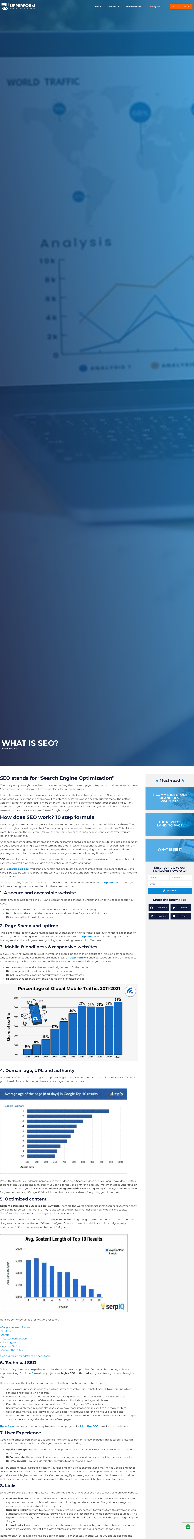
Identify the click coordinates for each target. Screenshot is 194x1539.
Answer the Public (12, 1350)
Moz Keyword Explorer (14, 1338)
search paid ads (18, 868)
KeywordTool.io (10, 1346)
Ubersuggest (9, 1342)
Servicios (112, 6)
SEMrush (6, 1331)
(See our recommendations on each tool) (25, 1355)
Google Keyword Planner (16, 1327)
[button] (159, 907)
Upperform (89, 936)
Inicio (98, 6)
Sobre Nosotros (133, 6)
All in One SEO (89, 1426)
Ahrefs (5, 1334)
